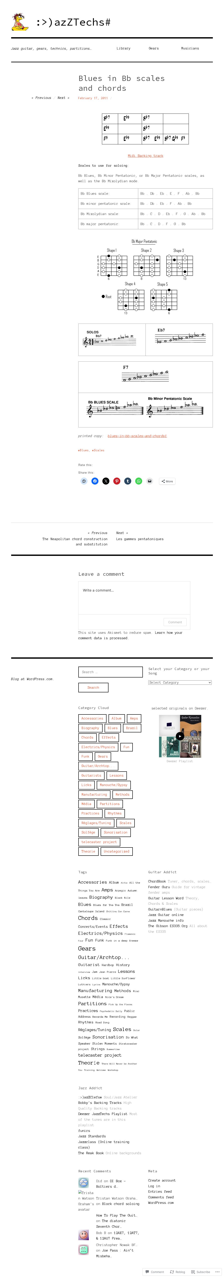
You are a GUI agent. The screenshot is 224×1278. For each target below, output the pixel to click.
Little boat (100, 978)
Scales (99, 450)
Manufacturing (94, 794)
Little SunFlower (123, 978)
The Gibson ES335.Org (168, 926)
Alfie (124, 883)
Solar (136, 1030)
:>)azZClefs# (90, 1097)
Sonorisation (116, 832)
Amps (134, 718)
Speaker (84, 1043)
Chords (87, 737)
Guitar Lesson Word (166, 898)
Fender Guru (159, 887)
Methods (123, 794)
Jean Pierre (107, 972)
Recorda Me (100, 1016)
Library (124, 48)
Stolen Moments (105, 1043)
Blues (84, 450)
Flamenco (130, 934)
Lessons (117, 775)
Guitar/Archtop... (98, 766)
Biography (90, 728)
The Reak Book (91, 1153)
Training (89, 1070)
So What (132, 1037)
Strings (98, 1049)
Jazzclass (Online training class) (104, 1144)
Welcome (101, 1070)
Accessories (92, 718)
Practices (90, 813)
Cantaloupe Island (91, 911)
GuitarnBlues (160, 909)
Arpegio (120, 890)
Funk (85, 756)
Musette (84, 997)
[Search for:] (110, 672)
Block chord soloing (121, 1204)
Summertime (113, 1049)
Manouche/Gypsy (114, 785)
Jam (94, 971)
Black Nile (122, 897)
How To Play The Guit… (117, 1215)
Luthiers (84, 984)
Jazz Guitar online (166, 915)
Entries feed (160, 1191)
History (123, 965)
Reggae (132, 1016)
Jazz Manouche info (166, 920)
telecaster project (99, 842)
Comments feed (161, 1197)
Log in (154, 1186)
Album (117, 718)
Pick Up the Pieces (120, 1004)
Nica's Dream (114, 997)
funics (84, 1131)
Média (86, 804)
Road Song (102, 1022)
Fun (127, 747)
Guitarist (89, 965)
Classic (105, 918)
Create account (162, 1180)
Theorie (88, 851)
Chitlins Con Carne (118, 911)
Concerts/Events (93, 926)
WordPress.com (161, 1202)
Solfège (88, 832)
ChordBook (157, 881)
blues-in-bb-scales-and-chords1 (137, 436)
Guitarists (91, 775)
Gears (154, 48)
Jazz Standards (92, 1136)
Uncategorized (117, 851)
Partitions (110, 804)
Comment (175, 622)
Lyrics (96, 984)
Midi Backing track (145, 156)
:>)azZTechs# (73, 21)
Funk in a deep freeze (122, 940)
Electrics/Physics (98, 747)
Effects (109, 737)
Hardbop (108, 965)
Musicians (190, 48)
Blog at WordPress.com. (32, 679)
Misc (136, 991)
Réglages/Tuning (96, 823)
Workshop (113, 1070)
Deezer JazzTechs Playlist (103, 1114)
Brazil (132, 728)
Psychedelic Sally (111, 1011)
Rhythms (115, 813)
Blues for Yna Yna (106, 904)
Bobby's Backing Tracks (100, 1103)
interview (84, 972)
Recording (118, 1016)
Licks (86, 785)
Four (81, 941)
